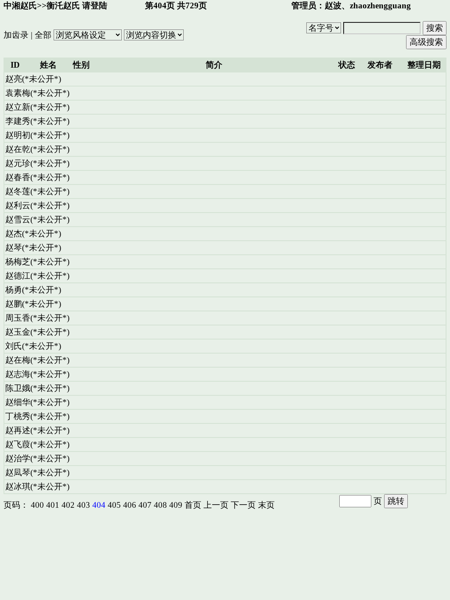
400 (37, 505)
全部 (43, 35)
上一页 (216, 505)
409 (175, 505)
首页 (193, 505)
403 (83, 505)
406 (129, 505)
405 (114, 505)
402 (68, 505)
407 (145, 505)
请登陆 (94, 5)
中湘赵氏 (20, 5)
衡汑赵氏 (63, 5)
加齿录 (16, 35)
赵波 (333, 5)
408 (160, 505)
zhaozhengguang (380, 5)
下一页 (243, 505)
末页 (266, 505)
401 (52, 505)
